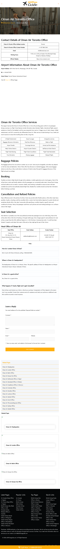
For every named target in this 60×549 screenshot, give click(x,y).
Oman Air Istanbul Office (9, 397)
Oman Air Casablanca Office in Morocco (13, 385)
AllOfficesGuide (6, 23)
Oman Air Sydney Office (9, 406)
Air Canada (19, 498)
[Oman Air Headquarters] (30, 424)
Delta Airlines (19, 504)
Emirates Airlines (20, 506)
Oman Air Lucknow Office (9, 394)
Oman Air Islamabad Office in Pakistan (12, 382)
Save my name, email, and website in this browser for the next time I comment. (26, 343)
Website (33, 336)
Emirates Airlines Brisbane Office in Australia (5, 512)
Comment (8, 315)
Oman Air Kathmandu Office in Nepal (12, 379)
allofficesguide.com (11, 537)
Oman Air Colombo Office (9, 388)
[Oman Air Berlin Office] (30, 460)
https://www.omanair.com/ (43, 59)
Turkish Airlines (19, 510)
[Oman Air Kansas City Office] (30, 479)
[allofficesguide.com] (30, 3)
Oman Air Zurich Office (8, 400)
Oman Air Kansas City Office (10, 376)
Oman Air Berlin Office (8, 373)
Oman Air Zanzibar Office (9, 391)
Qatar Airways (19, 508)
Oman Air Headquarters (8, 367)
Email (7, 336)
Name (7, 328)
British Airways (19, 502)
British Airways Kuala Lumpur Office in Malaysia (51, 500)
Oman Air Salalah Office (9, 409)
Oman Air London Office (9, 370)
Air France (18, 500)
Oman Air (13, 23)
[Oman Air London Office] (30, 442)
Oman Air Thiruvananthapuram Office (12, 403)
